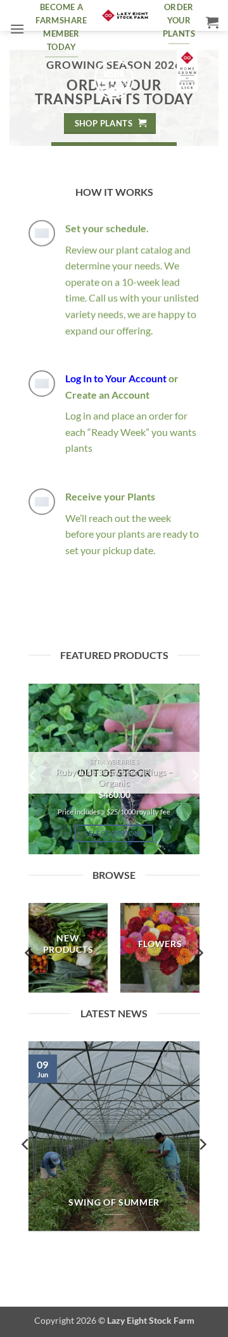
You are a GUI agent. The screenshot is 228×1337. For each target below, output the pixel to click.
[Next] (194, 775)
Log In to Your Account (116, 378)
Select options (114, 833)
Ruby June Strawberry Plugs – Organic (114, 778)
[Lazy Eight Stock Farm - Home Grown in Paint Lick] (125, 16)
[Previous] (33, 775)
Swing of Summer (114, 1202)
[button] (17, 28)
